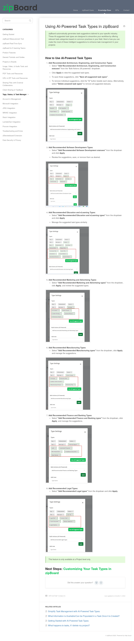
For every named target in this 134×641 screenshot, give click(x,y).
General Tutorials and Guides (14, 57)
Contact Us (61, 596)
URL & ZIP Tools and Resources (15, 78)
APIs (117, 10)
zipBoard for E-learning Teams (14, 48)
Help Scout (128, 635)
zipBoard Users (88, 10)
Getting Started (8, 34)
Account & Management (12, 99)
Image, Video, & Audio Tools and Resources (15, 67)
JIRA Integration (9, 108)
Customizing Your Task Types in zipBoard (78, 570)
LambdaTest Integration (11, 122)
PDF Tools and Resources (13, 73)
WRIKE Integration (10, 112)
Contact (126, 10)
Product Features (9, 52)
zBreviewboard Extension (12, 135)
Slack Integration (9, 117)
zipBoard (109, 635)
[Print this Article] (124, 26)
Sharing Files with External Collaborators (13, 83)
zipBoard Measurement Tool (13, 39)
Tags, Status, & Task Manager (15, 94)
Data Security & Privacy (12, 140)
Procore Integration (10, 126)
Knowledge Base (104, 10)
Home (75, 10)
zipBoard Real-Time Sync (12, 43)
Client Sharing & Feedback (13, 90)
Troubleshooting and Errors (13, 131)
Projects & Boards (9, 61)
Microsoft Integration (10, 103)
